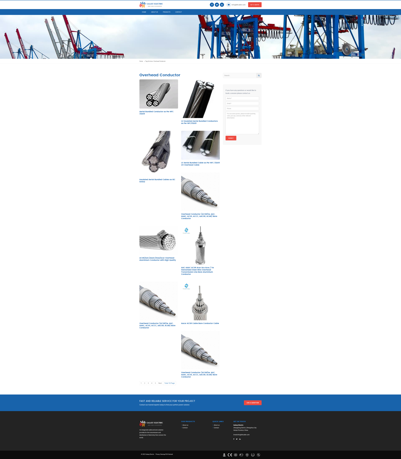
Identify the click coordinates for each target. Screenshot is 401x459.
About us (154, 12)
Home (144, 12)
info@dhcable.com (239, 5)
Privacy (158, 454)
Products (166, 12)
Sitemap (162, 454)
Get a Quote (254, 5)
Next (160, 383)
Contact (178, 12)
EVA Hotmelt (169, 454)
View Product (159, 98)
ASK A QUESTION (253, 403)
